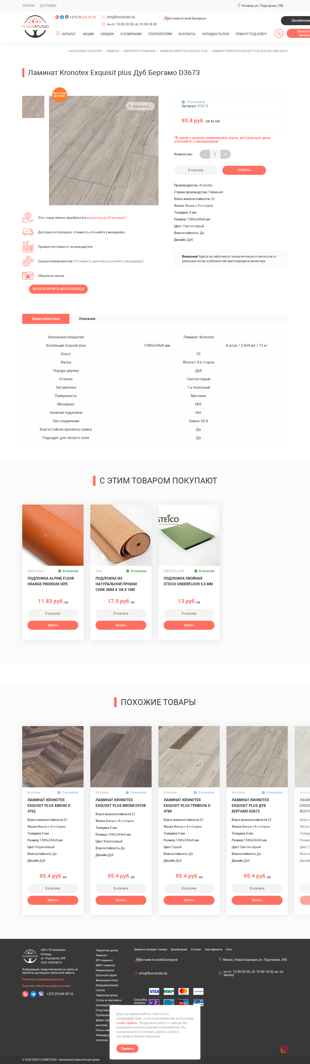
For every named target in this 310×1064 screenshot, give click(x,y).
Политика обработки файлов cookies (46, 986)
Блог (229, 949)
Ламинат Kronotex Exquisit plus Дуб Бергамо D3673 (250, 805)
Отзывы (196, 949)
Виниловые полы (107, 980)
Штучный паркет (106, 975)
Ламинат (101, 955)
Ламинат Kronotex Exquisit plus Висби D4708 (121, 803)
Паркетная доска (107, 950)
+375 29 (83, 17)
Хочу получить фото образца (58, 289)
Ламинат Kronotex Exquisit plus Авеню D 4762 (48, 805)
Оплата (28, 5)
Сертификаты (213, 949)
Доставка (48, 5)
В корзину (195, 170)
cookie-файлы (126, 1023)
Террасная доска (107, 995)
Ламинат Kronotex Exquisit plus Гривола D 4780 (187, 805)
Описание (87, 319)
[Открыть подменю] (58, 33)
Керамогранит (105, 970)
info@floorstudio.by (121, 17)
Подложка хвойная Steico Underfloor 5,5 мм (188, 581)
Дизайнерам (179, 949)
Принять (127, 1048)
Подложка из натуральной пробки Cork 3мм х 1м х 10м (116, 584)
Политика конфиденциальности (43, 979)
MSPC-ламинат (105, 965)
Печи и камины (106, 1030)
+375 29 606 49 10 (60, 994)
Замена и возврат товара (150, 949)
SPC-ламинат (104, 960)
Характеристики (46, 319)
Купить (244, 170)
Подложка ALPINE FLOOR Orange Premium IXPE (50, 581)
